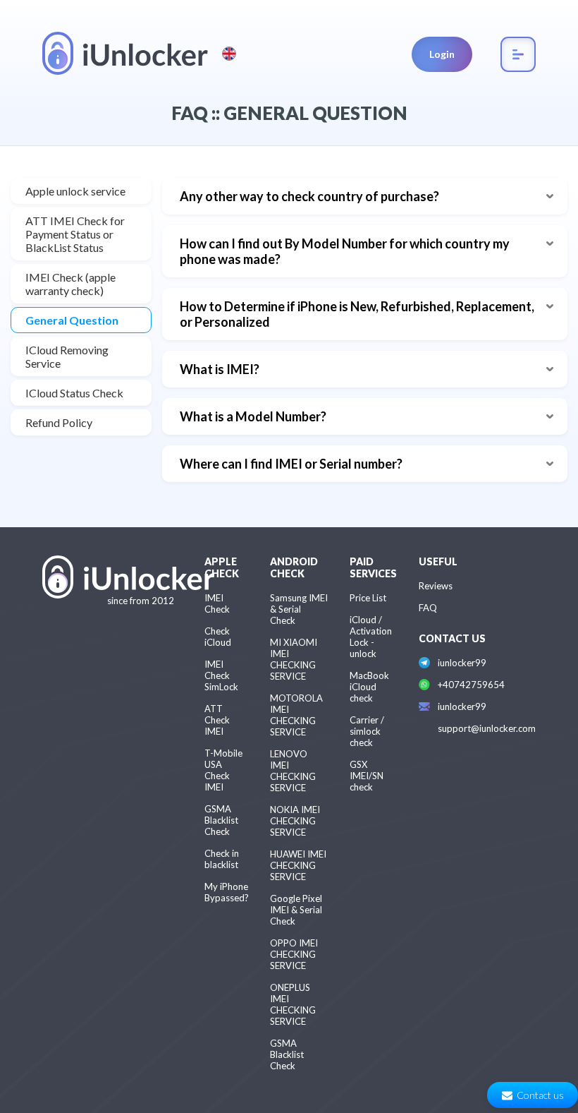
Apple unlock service (75, 191)
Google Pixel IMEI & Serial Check (296, 910)
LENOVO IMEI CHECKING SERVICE (293, 770)
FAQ (428, 607)
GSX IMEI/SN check (366, 776)
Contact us (540, 1095)
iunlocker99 (462, 662)
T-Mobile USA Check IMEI (223, 770)
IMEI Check (217, 603)
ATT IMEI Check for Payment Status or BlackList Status (75, 234)
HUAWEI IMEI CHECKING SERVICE (298, 865)
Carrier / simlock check (367, 731)
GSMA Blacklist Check (221, 820)
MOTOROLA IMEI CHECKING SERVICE (296, 715)
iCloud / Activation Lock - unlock (371, 636)
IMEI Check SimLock (221, 675)
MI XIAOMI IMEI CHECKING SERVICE (293, 659)
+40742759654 (471, 684)
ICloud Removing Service (67, 356)
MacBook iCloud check (369, 687)
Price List (368, 597)
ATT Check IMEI (217, 720)
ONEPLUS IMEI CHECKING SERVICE (293, 1004)
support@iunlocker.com (487, 728)
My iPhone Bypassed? (226, 892)
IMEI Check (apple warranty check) (70, 283)
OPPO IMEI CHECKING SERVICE (294, 954)
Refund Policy (58, 422)
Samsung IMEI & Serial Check (299, 609)
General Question (71, 320)
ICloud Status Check (74, 392)
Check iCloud (217, 636)
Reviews (436, 585)
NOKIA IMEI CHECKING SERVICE (295, 821)
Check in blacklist (221, 859)
